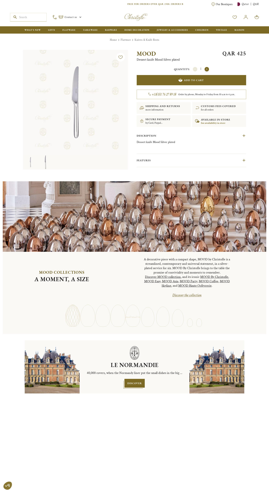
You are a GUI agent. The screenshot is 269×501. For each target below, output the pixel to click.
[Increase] (207, 69)
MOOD (146, 54)
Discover (134, 383)
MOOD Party (188, 281)
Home (113, 40)
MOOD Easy (152, 281)
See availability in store (213, 123)
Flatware (126, 40)
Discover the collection (186, 295)
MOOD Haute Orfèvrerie (195, 286)
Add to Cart (194, 80)
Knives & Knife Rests (146, 40)
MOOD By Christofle (214, 277)
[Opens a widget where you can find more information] (14, 494)
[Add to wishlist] (120, 57)
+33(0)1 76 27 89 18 (164, 94)
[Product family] (72, 314)
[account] (234, 17)
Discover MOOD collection (163, 277)
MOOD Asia (170, 281)
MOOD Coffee (208, 281)
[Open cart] (256, 17)
